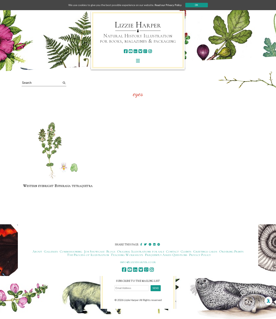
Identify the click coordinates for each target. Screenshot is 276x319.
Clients (186, 251)
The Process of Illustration (88, 255)
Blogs (110, 251)
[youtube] (130, 51)
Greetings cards (205, 251)
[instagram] (150, 51)
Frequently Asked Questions (166, 255)
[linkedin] (135, 51)
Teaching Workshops (127, 255)
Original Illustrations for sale (140, 251)
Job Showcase (94, 251)
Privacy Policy (200, 255)
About (37, 251)
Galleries (51, 251)
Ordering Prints (231, 251)
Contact (172, 251)
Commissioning (71, 251)
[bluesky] (140, 51)
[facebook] (125, 51)
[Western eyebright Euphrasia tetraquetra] (58, 151)
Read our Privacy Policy (168, 5)
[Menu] (138, 60)
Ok (196, 5)
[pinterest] (145, 51)
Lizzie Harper (138, 25)
